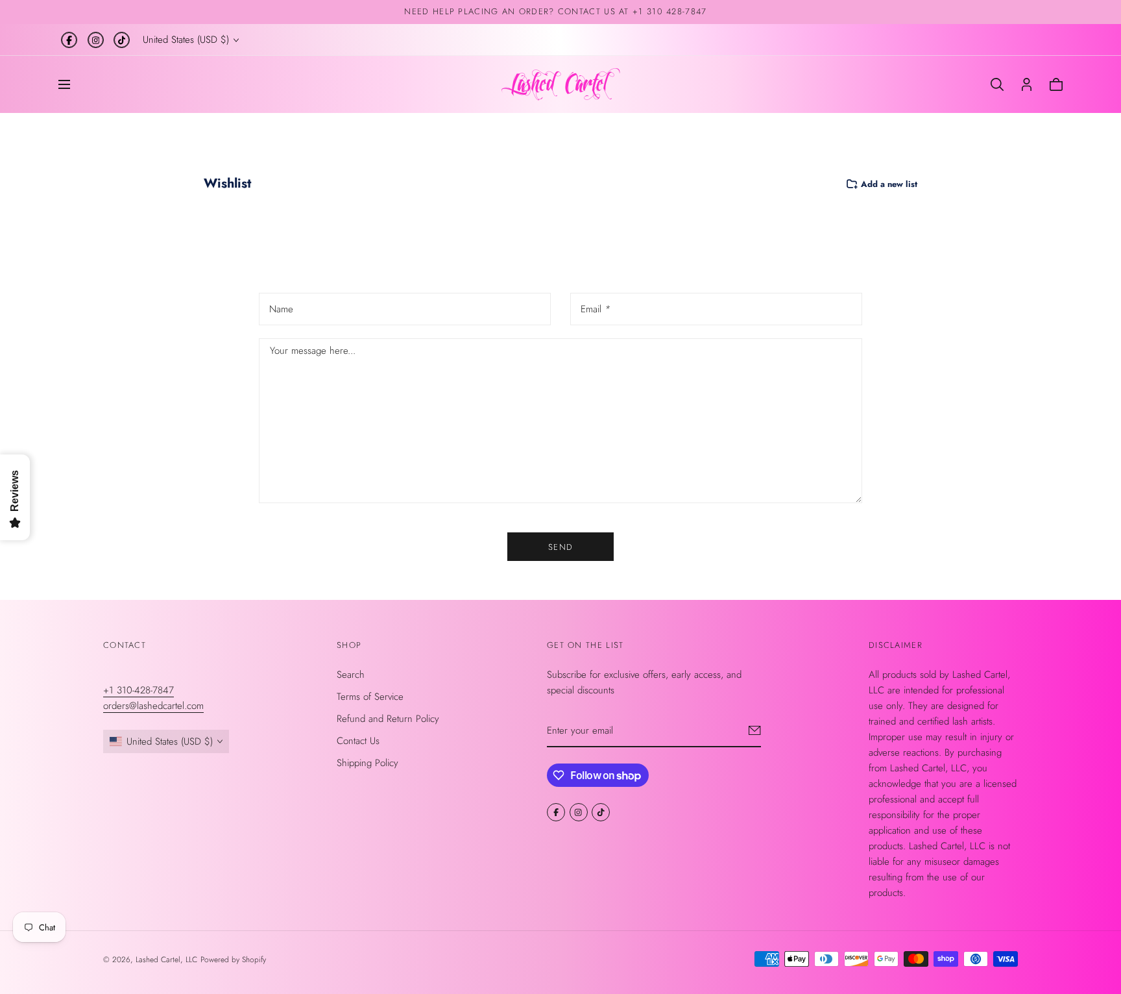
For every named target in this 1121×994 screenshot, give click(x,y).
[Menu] (64, 84)
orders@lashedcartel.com (153, 706)
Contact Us (358, 741)
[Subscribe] (755, 730)
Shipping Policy (367, 763)
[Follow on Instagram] (96, 40)
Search (351, 674)
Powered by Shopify (233, 959)
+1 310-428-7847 (138, 690)
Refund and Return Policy (388, 719)
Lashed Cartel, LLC (166, 959)
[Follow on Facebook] (69, 40)
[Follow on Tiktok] (122, 40)
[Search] (997, 84)
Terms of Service (370, 697)
